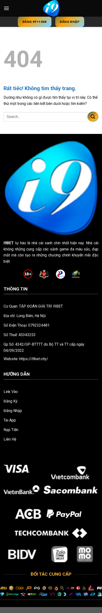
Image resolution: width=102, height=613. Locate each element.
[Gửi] (93, 117)
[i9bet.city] (51, 8)
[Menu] (6, 8)
